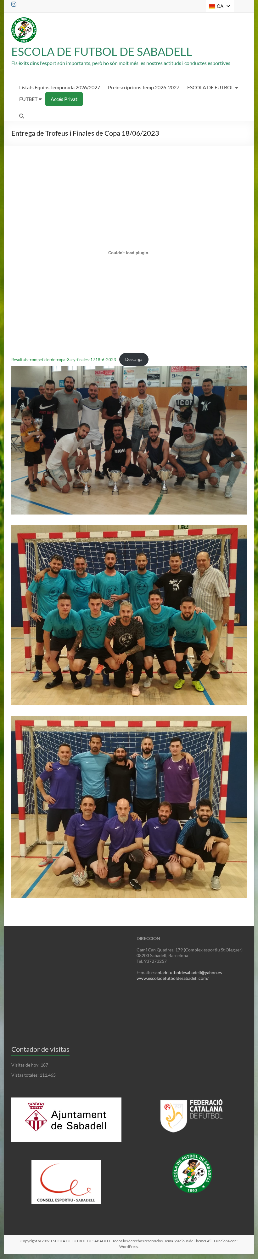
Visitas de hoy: (26, 1065)
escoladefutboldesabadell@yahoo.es (186, 972)
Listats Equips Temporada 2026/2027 (59, 87)
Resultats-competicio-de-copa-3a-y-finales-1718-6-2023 (63, 359)
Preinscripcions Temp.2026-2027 (143, 87)
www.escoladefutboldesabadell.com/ (173, 978)
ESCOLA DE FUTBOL (210, 87)
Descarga (134, 359)
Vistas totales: (25, 1075)
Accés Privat (64, 99)
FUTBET (28, 99)
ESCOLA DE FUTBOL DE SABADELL (101, 51)
